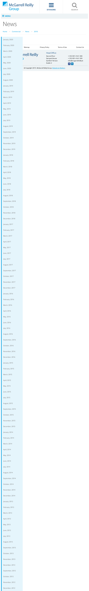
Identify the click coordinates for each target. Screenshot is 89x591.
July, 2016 (6, 328)
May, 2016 (7, 317)
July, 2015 (6, 397)
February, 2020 (8, 45)
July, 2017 (6, 259)
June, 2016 (7, 322)
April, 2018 (7, 172)
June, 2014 (7, 461)
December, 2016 (9, 357)
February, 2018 (8, 161)
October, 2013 (8, 553)
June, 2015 (7, 392)
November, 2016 (9, 351)
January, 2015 (8, 363)
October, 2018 (8, 207)
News (27, 31)
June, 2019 (7, 115)
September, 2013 (9, 548)
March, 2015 (7, 374)
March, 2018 (7, 167)
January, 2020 (8, 39)
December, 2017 (9, 288)
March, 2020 (7, 51)
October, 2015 (8, 415)
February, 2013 (8, 507)
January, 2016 (8, 294)
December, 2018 (9, 219)
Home (5, 31)
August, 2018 (8, 195)
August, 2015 (8, 403)
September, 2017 (9, 270)
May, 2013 (7, 524)
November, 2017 (9, 282)
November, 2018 (9, 213)
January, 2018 (8, 155)
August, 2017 (8, 265)
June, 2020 (7, 68)
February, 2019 (8, 91)
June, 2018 (7, 184)
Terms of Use (62, 47)
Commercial (16, 31)
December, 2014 (9, 496)
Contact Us (80, 47)
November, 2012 (9, 582)
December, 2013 (9, 565)
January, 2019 (8, 86)
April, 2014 (7, 449)
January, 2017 (8, 224)
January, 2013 (8, 501)
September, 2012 (9, 571)
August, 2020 (8, 80)
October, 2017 (8, 276)
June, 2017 (7, 253)
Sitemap (26, 47)
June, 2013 (7, 530)
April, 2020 (7, 57)
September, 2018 (9, 201)
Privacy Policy (44, 47)
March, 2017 (7, 236)
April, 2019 (7, 103)
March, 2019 (7, 97)
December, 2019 (9, 149)
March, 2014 (7, 444)
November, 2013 (9, 559)
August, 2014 (8, 473)
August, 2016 (8, 334)
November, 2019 (9, 143)
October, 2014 (8, 484)
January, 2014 (8, 432)
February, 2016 (8, 299)
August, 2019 (8, 126)
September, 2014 (9, 478)
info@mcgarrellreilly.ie (75, 61)
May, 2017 (7, 247)
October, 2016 (8, 346)
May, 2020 (7, 63)
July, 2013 (6, 536)
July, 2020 (6, 74)
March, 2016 (7, 305)
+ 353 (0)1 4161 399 (75, 58)
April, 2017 (7, 242)
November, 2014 (9, 490)
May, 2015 (7, 386)
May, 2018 (7, 178)
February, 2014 (8, 438)
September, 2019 (9, 132)
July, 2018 (6, 190)
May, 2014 (7, 455)
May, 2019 (7, 109)
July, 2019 (6, 120)
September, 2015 (9, 409)
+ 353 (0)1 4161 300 (75, 56)
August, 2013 (8, 542)
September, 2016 (9, 340)
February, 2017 (8, 230)
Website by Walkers (58, 68)
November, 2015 (9, 421)
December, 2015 (9, 426)
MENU (8, 16)
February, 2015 (8, 369)
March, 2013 (7, 513)
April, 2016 (7, 311)
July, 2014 (6, 467)
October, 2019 (8, 138)
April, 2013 (7, 519)
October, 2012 (8, 576)
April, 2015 (7, 380)
